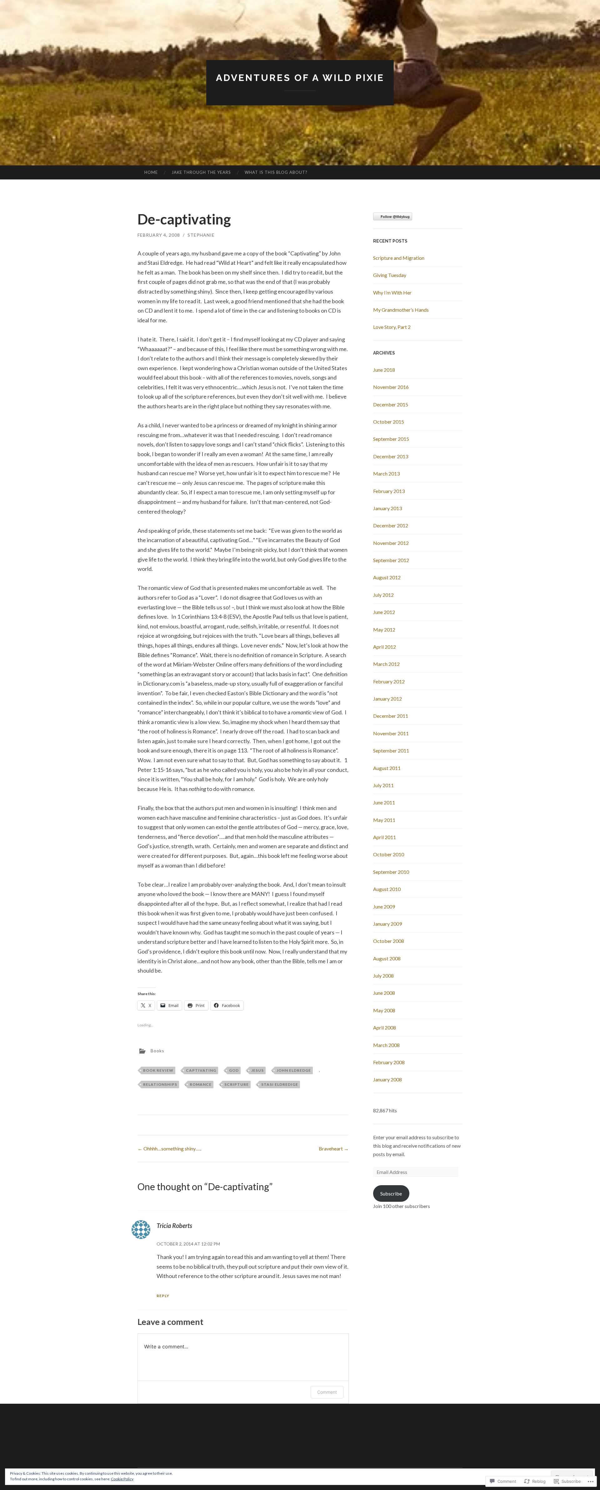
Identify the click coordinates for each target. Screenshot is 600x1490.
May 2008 (384, 1010)
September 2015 (391, 439)
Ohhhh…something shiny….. (169, 1148)
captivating (201, 1070)
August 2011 (387, 768)
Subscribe (391, 1193)
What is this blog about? (276, 172)
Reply (163, 1295)
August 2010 (387, 889)
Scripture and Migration (398, 258)
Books (157, 1050)
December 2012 (390, 525)
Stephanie (201, 235)
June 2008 (384, 993)
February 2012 (389, 681)
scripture (236, 1084)
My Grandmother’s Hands (401, 310)
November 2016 (391, 387)
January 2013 (387, 508)
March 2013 (386, 473)
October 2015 (388, 422)
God (234, 1070)
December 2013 (390, 456)
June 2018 (384, 370)
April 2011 (384, 837)
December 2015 (390, 404)
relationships (160, 1084)
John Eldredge (294, 1070)
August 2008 (387, 958)
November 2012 (391, 543)
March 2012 (386, 664)
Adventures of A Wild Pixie (300, 77)
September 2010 (391, 872)
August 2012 (387, 577)
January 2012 (387, 699)
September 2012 (391, 560)
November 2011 (391, 733)
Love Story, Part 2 (392, 327)
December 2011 (390, 716)
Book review (158, 1070)
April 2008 (384, 1027)
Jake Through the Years (201, 172)
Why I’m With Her (392, 292)
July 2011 (383, 785)
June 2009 (384, 906)
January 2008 (387, 1079)
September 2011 (391, 750)
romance (201, 1084)
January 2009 (387, 924)
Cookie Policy (122, 1479)
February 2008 (389, 1062)
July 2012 (383, 595)
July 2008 (383, 976)
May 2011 (384, 820)
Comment (327, 1392)
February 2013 (389, 491)
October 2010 (388, 854)
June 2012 (384, 612)
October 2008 (388, 941)
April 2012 (384, 647)
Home (151, 172)
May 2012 (384, 629)
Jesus (257, 1070)
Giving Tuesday (389, 275)
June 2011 (384, 802)
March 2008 (386, 1045)
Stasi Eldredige (279, 1084)
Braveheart (334, 1148)
